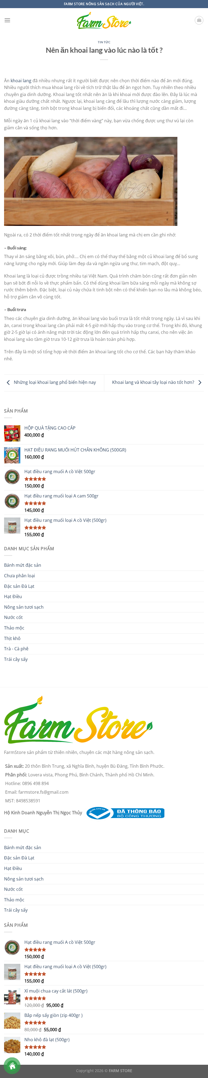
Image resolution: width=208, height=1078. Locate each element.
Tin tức (104, 42)
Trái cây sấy (16, 659)
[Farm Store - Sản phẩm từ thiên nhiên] (104, 20)
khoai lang (21, 81)
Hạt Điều (13, 596)
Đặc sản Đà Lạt (19, 586)
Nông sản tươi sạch (24, 607)
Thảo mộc (14, 628)
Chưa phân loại (19, 576)
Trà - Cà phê (16, 649)
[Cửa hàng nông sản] (123, 813)
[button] (7, 20)
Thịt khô (12, 638)
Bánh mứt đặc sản (22, 565)
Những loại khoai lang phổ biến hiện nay (54, 382)
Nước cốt (13, 617)
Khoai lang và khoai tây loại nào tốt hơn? (153, 382)
